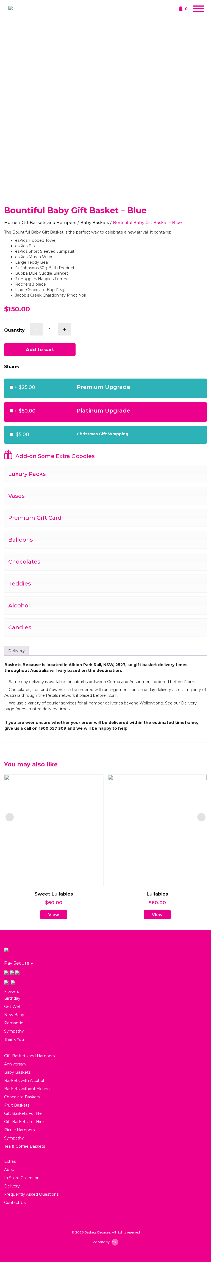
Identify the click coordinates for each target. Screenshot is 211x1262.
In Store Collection (22, 1177)
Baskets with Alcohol (24, 1080)
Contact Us (15, 1202)
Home (11, 222)
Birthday (12, 998)
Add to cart (40, 349)
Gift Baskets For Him (24, 1121)
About (10, 1169)
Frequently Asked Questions (31, 1194)
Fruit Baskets (16, 1105)
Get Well (12, 1006)
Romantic (13, 1023)
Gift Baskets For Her (23, 1113)
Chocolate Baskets (22, 1097)
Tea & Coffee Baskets (24, 1146)
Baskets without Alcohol (27, 1088)
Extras (10, 1161)
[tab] (16, 651)
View (53, 914)
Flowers (11, 991)
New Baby (14, 1014)
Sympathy (14, 1031)
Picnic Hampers (19, 1129)
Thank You (14, 1039)
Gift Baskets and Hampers (49, 222)
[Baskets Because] (10, 8)
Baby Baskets (94, 222)
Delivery (16, 650)
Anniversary (15, 1064)
